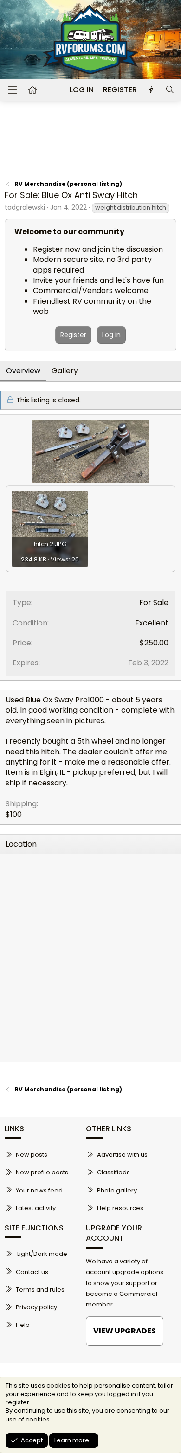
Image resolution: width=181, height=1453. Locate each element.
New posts (31, 1154)
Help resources (120, 1208)
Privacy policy (36, 1307)
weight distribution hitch (130, 207)
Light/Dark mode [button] (41, 1253)
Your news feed (39, 1190)
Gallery (65, 370)
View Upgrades (124, 1331)
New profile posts (42, 1172)
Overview (23, 370)
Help (23, 1324)
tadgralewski (25, 207)
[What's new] (151, 90)
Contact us (32, 1272)
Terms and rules (40, 1289)
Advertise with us (122, 1154)
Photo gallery (117, 1190)
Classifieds (113, 1172)
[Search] (169, 90)
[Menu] (12, 90)
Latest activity (36, 1208)
